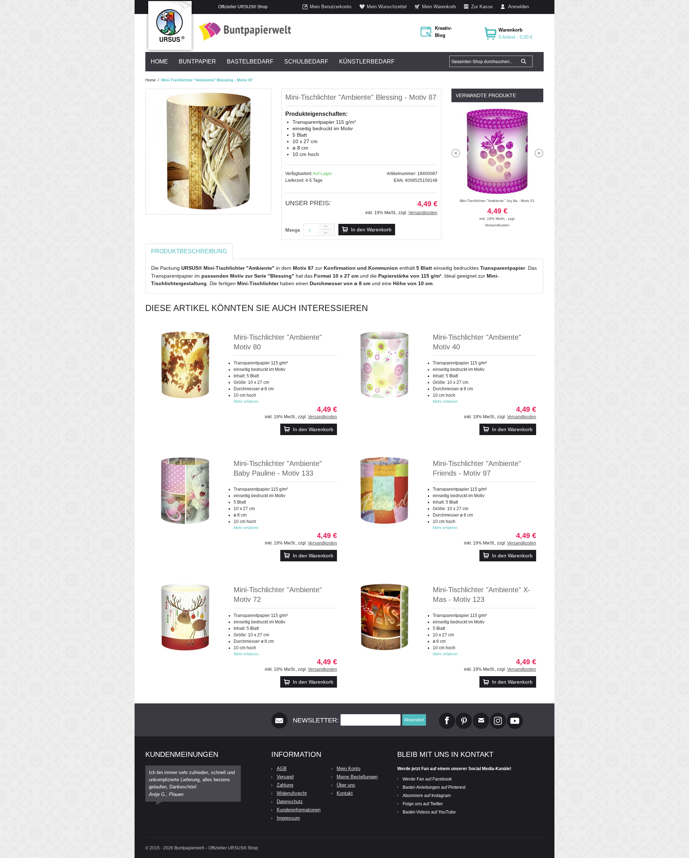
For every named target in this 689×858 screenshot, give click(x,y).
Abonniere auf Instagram (427, 795)
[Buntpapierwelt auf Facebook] (447, 715)
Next (539, 153)
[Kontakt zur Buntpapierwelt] (481, 715)
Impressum (288, 818)
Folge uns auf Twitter (423, 803)
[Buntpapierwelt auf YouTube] (514, 715)
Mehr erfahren (246, 401)
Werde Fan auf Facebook (427, 779)
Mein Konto (348, 768)
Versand (285, 776)
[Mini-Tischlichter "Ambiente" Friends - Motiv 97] (384, 491)
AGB (282, 768)
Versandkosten (422, 212)
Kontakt (345, 793)
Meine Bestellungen (357, 776)
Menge (292, 230)
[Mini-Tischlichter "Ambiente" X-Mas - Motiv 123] (384, 617)
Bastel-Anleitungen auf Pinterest (434, 787)
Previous (455, 153)
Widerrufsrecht (292, 793)
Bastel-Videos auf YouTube (429, 812)
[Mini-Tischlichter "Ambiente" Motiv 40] (384, 365)
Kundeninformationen (298, 809)
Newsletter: (316, 720)
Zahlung (285, 785)
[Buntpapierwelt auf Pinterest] (464, 715)
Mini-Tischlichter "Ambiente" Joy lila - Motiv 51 (497, 210)
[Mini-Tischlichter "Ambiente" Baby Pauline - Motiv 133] (185, 491)
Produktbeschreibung (189, 251)
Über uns (346, 785)
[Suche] (523, 61)
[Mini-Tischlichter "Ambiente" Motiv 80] (185, 365)
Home (150, 80)
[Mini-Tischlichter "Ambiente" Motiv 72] (185, 617)
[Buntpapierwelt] (243, 31)
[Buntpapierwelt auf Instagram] (497, 715)
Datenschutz (290, 801)
